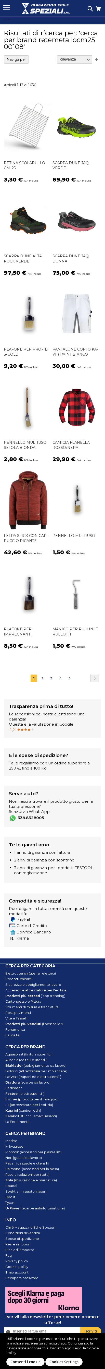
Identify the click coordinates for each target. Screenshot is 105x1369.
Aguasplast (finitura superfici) (28, 1054)
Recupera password (21, 1278)
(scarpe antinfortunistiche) (35, 1208)
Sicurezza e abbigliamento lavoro (33, 984)
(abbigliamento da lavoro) (36, 1065)
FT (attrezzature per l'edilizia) (29, 1105)
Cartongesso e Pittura (23, 1001)
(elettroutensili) (24, 1093)
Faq (8, 1255)
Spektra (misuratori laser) (25, 1191)
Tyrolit (10, 1197)
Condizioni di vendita (22, 1233)
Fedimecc (13, 1088)
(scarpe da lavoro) (27, 1082)
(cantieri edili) (23, 1110)
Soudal (11, 1186)
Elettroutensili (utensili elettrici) (30, 973)
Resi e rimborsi (17, 1244)
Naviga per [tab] (16, 59)
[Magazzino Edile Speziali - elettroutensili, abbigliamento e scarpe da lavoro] (46, 8)
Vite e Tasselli (16, 1018)
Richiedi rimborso (19, 1250)
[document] (53, 1351)
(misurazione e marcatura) (31, 1180)
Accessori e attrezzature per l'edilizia (35, 990)
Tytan (9, 1202)
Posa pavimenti (18, 1013)
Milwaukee (14, 1146)
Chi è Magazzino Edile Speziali (30, 1227)
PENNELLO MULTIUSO (73, 535)
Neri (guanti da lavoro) (23, 1158)
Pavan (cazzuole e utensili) (27, 1163)
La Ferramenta (17, 1122)
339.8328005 (31, 817)
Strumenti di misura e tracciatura (32, 1007)
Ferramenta (15, 1029)
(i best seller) (34, 1024)
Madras (11, 1141)
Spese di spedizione (22, 1238)
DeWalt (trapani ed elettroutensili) (33, 1077)
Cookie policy (16, 1267)
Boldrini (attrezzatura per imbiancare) (36, 1071)
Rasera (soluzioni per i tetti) (27, 1174)
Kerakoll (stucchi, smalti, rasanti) (31, 1116)
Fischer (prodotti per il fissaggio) (31, 1099)
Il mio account (17, 1272)
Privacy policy (16, 1261)
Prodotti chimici (18, 979)
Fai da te (12, 1035)
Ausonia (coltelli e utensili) (26, 1060)
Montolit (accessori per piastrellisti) (33, 1152)
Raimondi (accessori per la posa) (32, 1169)
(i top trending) (35, 996)
